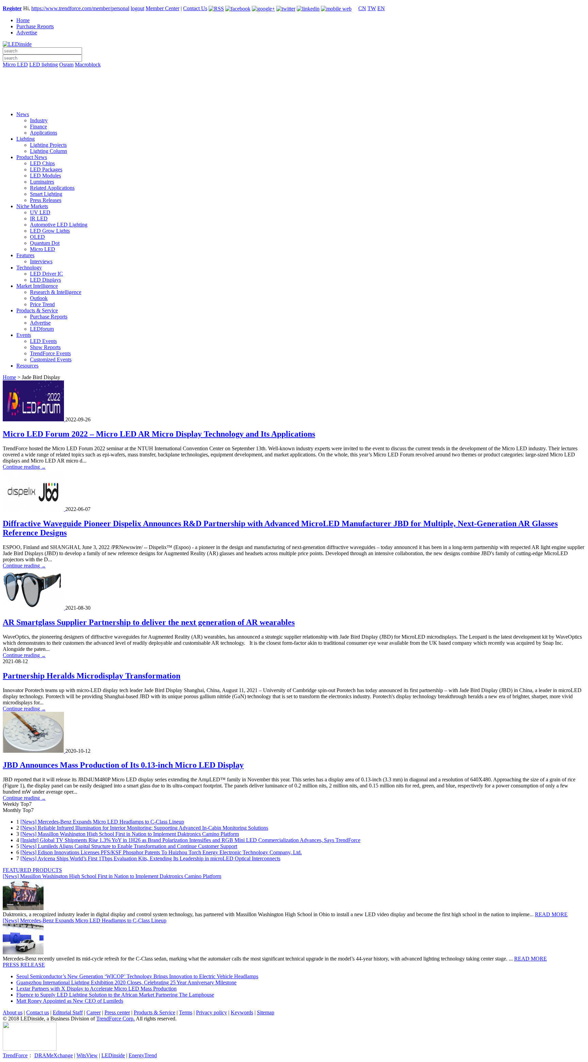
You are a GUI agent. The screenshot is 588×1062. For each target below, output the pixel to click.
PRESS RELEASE (24, 965)
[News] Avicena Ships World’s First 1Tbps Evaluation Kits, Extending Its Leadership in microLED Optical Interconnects (150, 858)
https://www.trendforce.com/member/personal (80, 8)
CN (362, 8)
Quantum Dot (45, 243)
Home (23, 20)
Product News (31, 157)
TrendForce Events (50, 353)
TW (372, 8)
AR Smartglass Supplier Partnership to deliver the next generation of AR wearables (149, 622)
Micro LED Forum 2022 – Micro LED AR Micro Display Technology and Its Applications (159, 434)
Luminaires (42, 182)
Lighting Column (48, 151)
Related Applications (52, 188)
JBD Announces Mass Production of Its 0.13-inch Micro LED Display (123, 765)
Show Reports (45, 347)
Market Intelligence (37, 286)
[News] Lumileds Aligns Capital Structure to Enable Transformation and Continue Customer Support (128, 846)
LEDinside (113, 1055)
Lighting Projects (48, 145)
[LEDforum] (294, 101)
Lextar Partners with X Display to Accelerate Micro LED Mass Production (96, 988)
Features (25, 255)
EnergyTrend (143, 1055)
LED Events (43, 341)
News (22, 114)
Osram (66, 64)
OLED (37, 237)
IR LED (39, 218)
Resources (27, 366)
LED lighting (43, 64)
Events (23, 335)
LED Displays (45, 280)
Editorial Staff (68, 1012)
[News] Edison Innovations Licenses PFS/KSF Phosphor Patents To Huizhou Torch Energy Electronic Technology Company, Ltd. (161, 852)
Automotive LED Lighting (58, 225)
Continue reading (24, 467)
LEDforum (42, 329)
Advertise (26, 32)
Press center (117, 1012)
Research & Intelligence (55, 292)
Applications (43, 133)
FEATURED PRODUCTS (32, 870)
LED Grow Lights (50, 231)
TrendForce (15, 1055)
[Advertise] (294, 82)
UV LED (40, 212)
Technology (29, 267)
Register (12, 8)
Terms (185, 1012)
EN (381, 8)
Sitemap (265, 1012)
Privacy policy (211, 1012)
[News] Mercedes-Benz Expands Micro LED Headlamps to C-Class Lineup (102, 822)
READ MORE (551, 914)
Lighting (25, 139)
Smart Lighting (46, 194)
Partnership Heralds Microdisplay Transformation (91, 675)
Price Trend (42, 304)
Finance (38, 126)
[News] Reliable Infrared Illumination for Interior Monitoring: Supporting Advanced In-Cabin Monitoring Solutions (144, 828)
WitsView (87, 1055)
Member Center (162, 8)
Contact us (37, 1012)
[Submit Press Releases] (294, 91)
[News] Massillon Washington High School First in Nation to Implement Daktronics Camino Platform (129, 834)
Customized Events (50, 359)
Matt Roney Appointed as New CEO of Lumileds (69, 1001)
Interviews (41, 261)
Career (93, 1012)
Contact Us (195, 8)
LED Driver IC (46, 274)
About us (12, 1012)
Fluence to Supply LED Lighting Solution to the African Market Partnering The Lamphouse (115, 995)
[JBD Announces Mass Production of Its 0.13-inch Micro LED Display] (34, 751)
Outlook (39, 298)
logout (137, 8)
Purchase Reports (35, 26)
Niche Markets (32, 206)
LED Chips (42, 163)
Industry (39, 120)
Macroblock (88, 64)
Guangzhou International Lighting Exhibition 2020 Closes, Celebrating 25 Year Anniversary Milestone (126, 982)
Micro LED (15, 64)
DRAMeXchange (53, 1055)
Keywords (242, 1012)
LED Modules (45, 175)
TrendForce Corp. (115, 1018)
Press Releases (45, 200)
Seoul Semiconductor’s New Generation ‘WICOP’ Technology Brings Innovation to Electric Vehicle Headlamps (137, 976)
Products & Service (37, 310)
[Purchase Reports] (294, 72)
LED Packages (46, 169)
